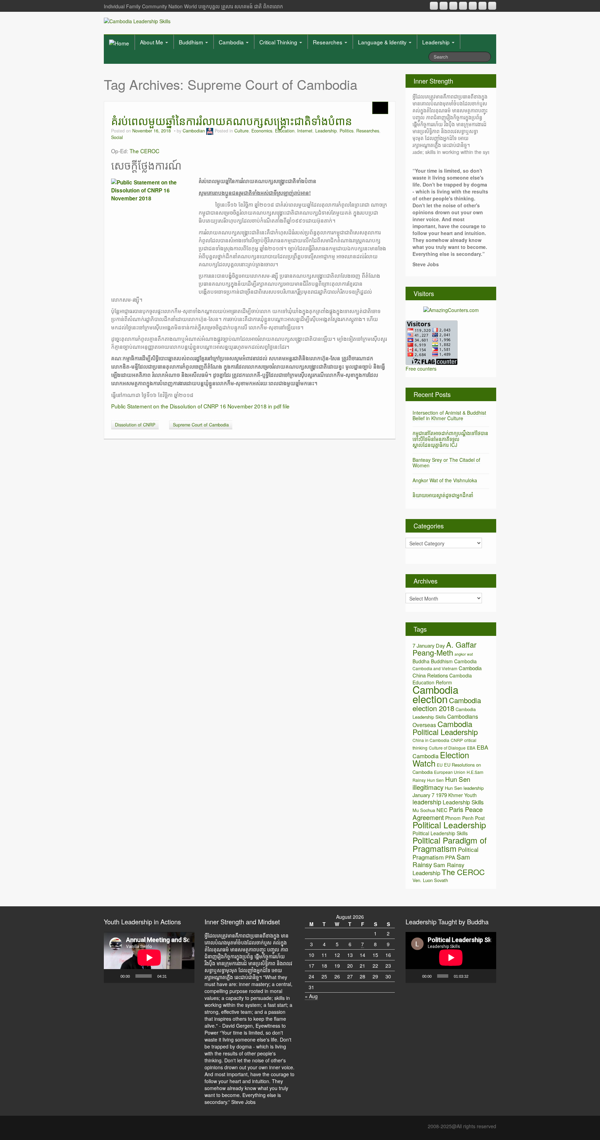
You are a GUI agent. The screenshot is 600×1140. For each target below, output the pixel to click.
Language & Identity (383, 42)
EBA (471, 748)
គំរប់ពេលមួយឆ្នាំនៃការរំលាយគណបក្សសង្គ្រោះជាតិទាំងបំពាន (231, 120)
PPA (450, 857)
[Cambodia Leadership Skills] (137, 20)
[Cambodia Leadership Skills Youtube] (453, 6)
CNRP (457, 740)
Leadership (436, 42)
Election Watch (440, 759)
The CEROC (144, 151)
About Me (152, 42)
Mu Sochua (423, 810)
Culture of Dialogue (447, 748)
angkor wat (464, 654)
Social (117, 137)
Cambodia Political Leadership (445, 727)
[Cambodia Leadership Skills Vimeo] (482, 6)
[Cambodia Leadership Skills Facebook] (473, 6)
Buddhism (192, 42)
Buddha (421, 661)
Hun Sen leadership (464, 788)
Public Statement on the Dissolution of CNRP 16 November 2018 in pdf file (200, 406)
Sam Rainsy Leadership (438, 869)
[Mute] (174, 976)
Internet (304, 131)
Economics (261, 131)
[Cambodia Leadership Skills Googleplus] (463, 6)
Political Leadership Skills (440, 833)
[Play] (112, 976)
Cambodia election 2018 (446, 704)
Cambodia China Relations (447, 671)
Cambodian (194, 131)
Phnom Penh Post (465, 817)
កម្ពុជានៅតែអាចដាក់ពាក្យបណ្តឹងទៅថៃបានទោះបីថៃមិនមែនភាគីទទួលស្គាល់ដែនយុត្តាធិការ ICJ (450, 439)
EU (440, 765)
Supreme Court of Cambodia (201, 425)
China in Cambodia (430, 740)
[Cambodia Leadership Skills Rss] (434, 6)
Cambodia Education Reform (442, 679)
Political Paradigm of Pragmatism (449, 844)
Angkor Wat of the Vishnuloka (444, 480)
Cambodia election (435, 694)
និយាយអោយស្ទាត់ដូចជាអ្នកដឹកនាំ (442, 495)
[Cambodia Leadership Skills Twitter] (492, 6)
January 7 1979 (429, 794)
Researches (328, 42)
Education (284, 131)
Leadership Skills (463, 802)
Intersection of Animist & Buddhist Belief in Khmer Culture (449, 415)
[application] (149, 957)
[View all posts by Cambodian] (209, 131)
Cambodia (232, 42)
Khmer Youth (462, 795)
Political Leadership (449, 825)
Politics (346, 131)
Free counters (421, 368)
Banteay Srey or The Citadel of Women (446, 462)
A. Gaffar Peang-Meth (444, 648)
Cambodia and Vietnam (434, 668)
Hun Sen (435, 780)
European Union (449, 772)
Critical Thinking (279, 42)
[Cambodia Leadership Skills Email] (444, 6)
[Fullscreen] (185, 976)
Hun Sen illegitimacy (441, 783)
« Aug (311, 996)
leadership (426, 801)
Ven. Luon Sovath (430, 880)
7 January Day (428, 645)
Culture (241, 131)
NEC (442, 809)
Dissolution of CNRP (135, 425)
